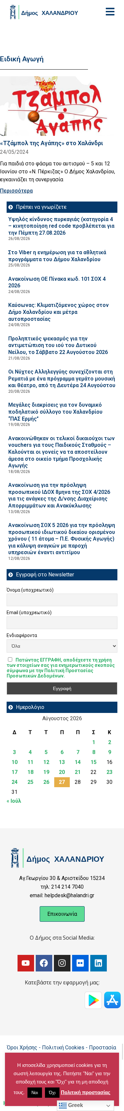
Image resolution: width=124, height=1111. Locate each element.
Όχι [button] (52, 1092)
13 (62, 762)
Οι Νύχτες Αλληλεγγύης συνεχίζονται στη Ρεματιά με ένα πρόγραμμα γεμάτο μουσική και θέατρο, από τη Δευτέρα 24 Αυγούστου (61, 378)
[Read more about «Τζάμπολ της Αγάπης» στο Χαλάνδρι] (59, 106)
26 (46, 782)
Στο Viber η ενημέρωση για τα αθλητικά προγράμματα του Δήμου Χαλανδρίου (57, 256)
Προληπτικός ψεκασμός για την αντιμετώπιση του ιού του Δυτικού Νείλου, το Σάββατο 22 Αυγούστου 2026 (58, 345)
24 (15, 782)
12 (46, 762)
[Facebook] (44, 963)
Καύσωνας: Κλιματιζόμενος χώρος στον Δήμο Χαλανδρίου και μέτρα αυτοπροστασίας (58, 312)
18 (30, 772)
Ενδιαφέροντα (22, 635)
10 (15, 762)
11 (30, 762)
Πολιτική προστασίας (85, 1092)
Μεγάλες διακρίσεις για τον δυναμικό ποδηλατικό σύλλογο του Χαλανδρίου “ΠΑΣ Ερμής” (55, 412)
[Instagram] (62, 963)
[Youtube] (26, 963)
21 (78, 772)
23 (109, 772)
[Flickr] (80, 963)
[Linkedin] (98, 963)
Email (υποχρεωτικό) (29, 612)
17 (15, 772)
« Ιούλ (14, 801)
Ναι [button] (34, 1092)
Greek (75, 1105)
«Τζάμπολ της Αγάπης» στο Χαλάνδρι (51, 143)
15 (94, 762)
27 (62, 782)
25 (30, 782)
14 (78, 762)
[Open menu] (110, 12)
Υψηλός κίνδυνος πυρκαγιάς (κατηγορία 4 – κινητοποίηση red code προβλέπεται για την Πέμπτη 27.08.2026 (61, 226)
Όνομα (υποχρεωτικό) (30, 590)
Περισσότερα (16, 191)
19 (46, 772)
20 (62, 772)
